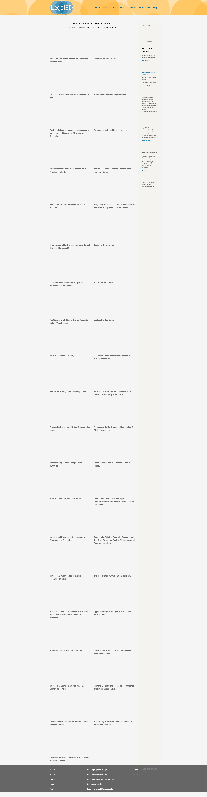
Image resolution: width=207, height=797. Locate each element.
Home (52, 769)
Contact (136, 769)
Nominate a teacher (95, 784)
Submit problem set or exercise (100, 779)
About (52, 774)
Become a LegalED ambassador (100, 789)
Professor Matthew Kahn (83, 27)
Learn (52, 784)
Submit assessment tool (97, 774)
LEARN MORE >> (147, 141)
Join (51, 789)
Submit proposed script (97, 769)
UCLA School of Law (106, 27)
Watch (52, 779)
